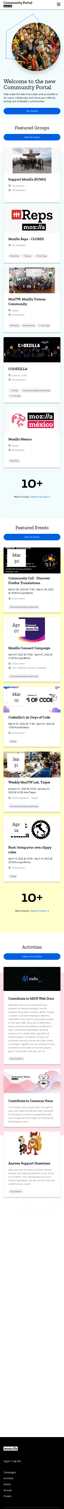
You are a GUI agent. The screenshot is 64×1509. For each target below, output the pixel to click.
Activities (9, 1478)
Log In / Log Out (12, 1461)
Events (7, 1484)
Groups (8, 1490)
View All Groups (32, 137)
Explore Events (38, 910)
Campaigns (10, 1472)
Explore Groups (39, 496)
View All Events (32, 537)
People (7, 1496)
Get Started (32, 111)
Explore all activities (32, 956)
